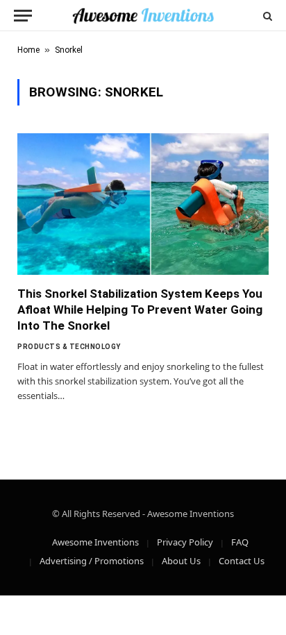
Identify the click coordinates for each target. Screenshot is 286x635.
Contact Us (241, 560)
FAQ (240, 542)
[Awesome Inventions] (143, 15)
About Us (181, 560)
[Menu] (23, 15)
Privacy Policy (185, 542)
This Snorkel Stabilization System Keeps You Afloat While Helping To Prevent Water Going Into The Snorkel (139, 309)
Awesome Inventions (95, 542)
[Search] (266, 15)
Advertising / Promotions (92, 560)
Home (28, 50)
